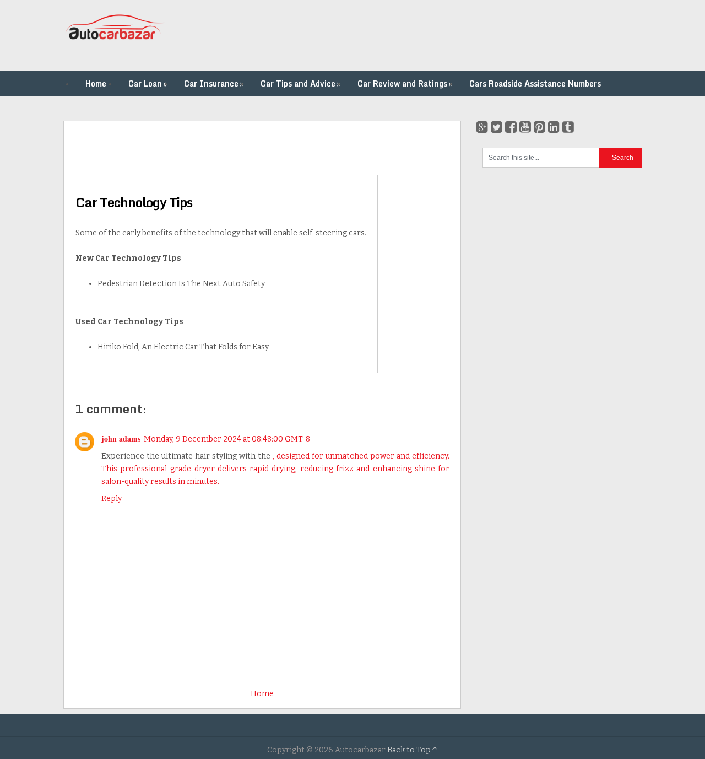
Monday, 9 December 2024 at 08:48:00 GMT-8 (227, 439)
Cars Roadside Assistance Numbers (535, 83)
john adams (120, 438)
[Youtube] (525, 127)
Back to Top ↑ (412, 750)
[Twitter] (496, 127)
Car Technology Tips (133, 202)
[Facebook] (511, 127)
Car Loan (147, 83)
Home (95, 83)
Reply (111, 498)
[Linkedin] (554, 127)
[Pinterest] (539, 127)
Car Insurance (213, 83)
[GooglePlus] (482, 127)
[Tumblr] (568, 127)
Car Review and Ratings (404, 83)
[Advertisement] (441, 36)
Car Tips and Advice (300, 83)
